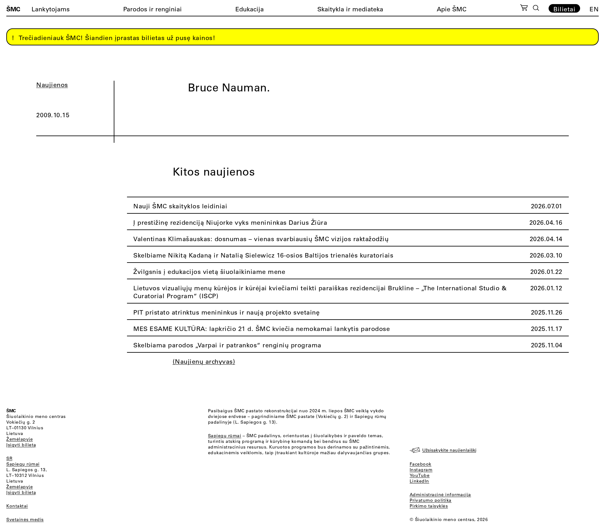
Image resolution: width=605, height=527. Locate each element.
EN (594, 9)
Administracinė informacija (440, 494)
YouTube (420, 475)
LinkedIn (419, 481)
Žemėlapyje (19, 439)
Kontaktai (17, 506)
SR (9, 458)
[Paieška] (536, 7)
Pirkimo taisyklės (429, 506)
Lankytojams (51, 9)
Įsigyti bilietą (21, 445)
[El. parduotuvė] (524, 8)
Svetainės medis (25, 519)
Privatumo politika (431, 500)
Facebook (420, 464)
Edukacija (249, 9)
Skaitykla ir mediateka (350, 9)
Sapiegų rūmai (23, 464)
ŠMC (13, 9)
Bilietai (564, 9)
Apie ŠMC (451, 9)
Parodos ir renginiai (152, 9)
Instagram (421, 469)
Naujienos (52, 85)
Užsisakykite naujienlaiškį (449, 450)
